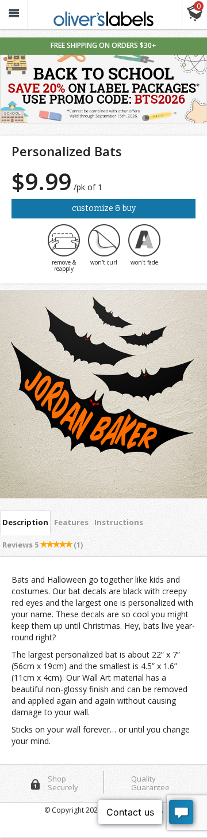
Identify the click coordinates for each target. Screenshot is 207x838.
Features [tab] (71, 522)
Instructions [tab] (118, 522)
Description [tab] (25, 522)
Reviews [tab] (42, 544)
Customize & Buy (104, 208)
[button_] (14, 14)
